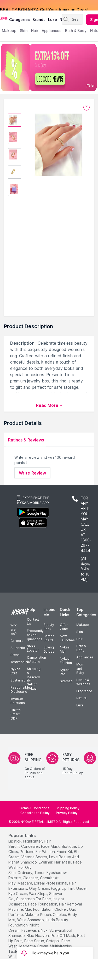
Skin (79, 632)
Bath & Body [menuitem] (76, 30)
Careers (16, 641)
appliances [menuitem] (51, 30)
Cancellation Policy (35, 813)
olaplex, (60, 914)
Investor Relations (17, 701)
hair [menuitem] (34, 30)
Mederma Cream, (34, 946)
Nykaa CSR (15, 671)
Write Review (32, 473)
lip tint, (68, 888)
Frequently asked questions (35, 635)
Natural (81, 698)
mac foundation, (39, 909)
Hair (79, 639)
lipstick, (15, 841)
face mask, (51, 846)
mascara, (25, 883)
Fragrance (84, 691)
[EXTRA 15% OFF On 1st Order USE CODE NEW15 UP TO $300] (49, 67)
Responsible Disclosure (20, 689)
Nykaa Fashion (66, 661)
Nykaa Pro (65, 672)
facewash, (30, 930)
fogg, (56, 888)
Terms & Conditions (34, 808)
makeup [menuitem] (9, 30)
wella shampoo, (31, 920)
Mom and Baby (80, 668)
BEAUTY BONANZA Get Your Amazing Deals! (44, 5)
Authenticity (19, 648)
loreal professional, (51, 883)
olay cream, (39, 888)
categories (19, 19)
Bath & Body (81, 648)
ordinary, (25, 872)
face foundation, (43, 904)
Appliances (85, 657)
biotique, (69, 846)
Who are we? (13, 629)
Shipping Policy (67, 808)
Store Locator (33, 648)
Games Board (48, 638)
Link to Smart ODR (15, 714)
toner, (39, 872)
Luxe (80, 705)
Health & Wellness (83, 682)
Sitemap (66, 681)
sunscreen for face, (34, 899)
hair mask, (63, 862)
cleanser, (31, 878)
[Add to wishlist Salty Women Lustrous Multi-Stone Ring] (86, 108)
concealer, (30, 846)
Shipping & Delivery (34, 673)
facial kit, (65, 851)
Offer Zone (64, 627)
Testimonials (20, 662)
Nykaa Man (65, 649)
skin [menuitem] (23, 30)
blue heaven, (38, 935)
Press (15, 655)
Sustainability (20, 680)
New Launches (67, 638)
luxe (52, 19)
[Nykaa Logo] (4, 18)
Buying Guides (48, 649)
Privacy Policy (67, 813)
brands (38, 19)
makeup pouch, (38, 914)
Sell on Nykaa (32, 686)
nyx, (44, 930)
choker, (61, 909)
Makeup (82, 625)
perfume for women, (38, 851)
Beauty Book (48, 627)
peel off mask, (63, 935)
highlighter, (33, 841)
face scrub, (34, 941)
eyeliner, (46, 862)
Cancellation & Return (36, 660)
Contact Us (33, 621)
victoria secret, (34, 857)
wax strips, (38, 893)
